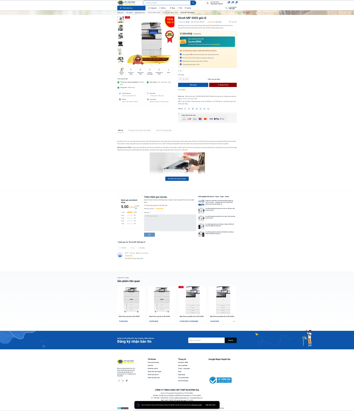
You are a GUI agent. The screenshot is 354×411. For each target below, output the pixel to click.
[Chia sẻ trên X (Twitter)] (189, 109)
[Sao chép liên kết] (208, 108)
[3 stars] (159, 208)
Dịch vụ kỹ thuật (182, 365)
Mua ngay (193, 85)
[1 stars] (157, 208)
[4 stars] (161, 208)
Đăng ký (230, 340)
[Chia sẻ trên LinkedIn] (197, 109)
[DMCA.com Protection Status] (122, 408)
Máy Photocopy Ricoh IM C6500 (159, 316)
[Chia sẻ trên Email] (204, 109)
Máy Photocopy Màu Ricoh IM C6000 (192, 316)
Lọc (133, 248)
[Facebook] (119, 380)
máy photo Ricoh (222, 141)
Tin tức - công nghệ (184, 368)
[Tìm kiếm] (193, 3)
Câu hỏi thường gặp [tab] (163, 130)
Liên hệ (188, 8)
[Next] (121, 63)
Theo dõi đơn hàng (153, 362)
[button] (130, 212)
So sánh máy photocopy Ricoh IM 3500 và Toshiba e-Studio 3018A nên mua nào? (219, 232)
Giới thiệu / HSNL (183, 362)
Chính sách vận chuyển (154, 371)
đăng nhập (153, 205)
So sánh (182, 90)
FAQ (180, 8)
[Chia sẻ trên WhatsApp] (201, 109)
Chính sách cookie (196, 405)
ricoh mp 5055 (186, 101)
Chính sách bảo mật (153, 377)
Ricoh (188, 22)
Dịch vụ (163, 8)
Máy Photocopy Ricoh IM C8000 (129, 316)
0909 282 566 (216, 44)
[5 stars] (162, 208)
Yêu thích (234, 22)
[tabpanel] (177, 157)
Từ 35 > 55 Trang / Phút (170, 12)
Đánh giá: (147, 212)
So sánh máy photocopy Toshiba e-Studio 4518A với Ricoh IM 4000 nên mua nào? (219, 224)
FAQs (179, 371)
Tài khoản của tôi (153, 368)
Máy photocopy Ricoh (216, 96)
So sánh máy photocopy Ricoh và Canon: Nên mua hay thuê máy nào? (220, 217)
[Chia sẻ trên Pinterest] (193, 109)
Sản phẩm (129, 12)
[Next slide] (235, 280)
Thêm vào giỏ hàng (214, 79)
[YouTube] (123, 380)
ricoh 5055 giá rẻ (217, 101)
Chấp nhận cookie (210, 405)
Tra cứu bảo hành (183, 377)
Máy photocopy (140, 12)
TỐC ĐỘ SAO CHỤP (154, 12)
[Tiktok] (127, 380)
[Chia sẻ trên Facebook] (185, 109)
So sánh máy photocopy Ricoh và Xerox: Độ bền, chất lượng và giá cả (220, 209)
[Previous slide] (230, 280)
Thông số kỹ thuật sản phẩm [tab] (139, 130)
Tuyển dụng (181, 374)
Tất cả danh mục (128, 8)
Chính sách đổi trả (153, 374)
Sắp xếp (142, 248)
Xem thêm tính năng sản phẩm (177, 178)
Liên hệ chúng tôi (183, 380)
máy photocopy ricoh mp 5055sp (201, 101)
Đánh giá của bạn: (149, 208)
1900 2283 (232, 8)
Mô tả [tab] (120, 130)
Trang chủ (153, 8)
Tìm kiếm (123, 248)
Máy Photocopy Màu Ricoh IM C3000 (222, 316)
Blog (173, 8)
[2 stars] (158, 208)
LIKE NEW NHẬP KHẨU (202, 96)
